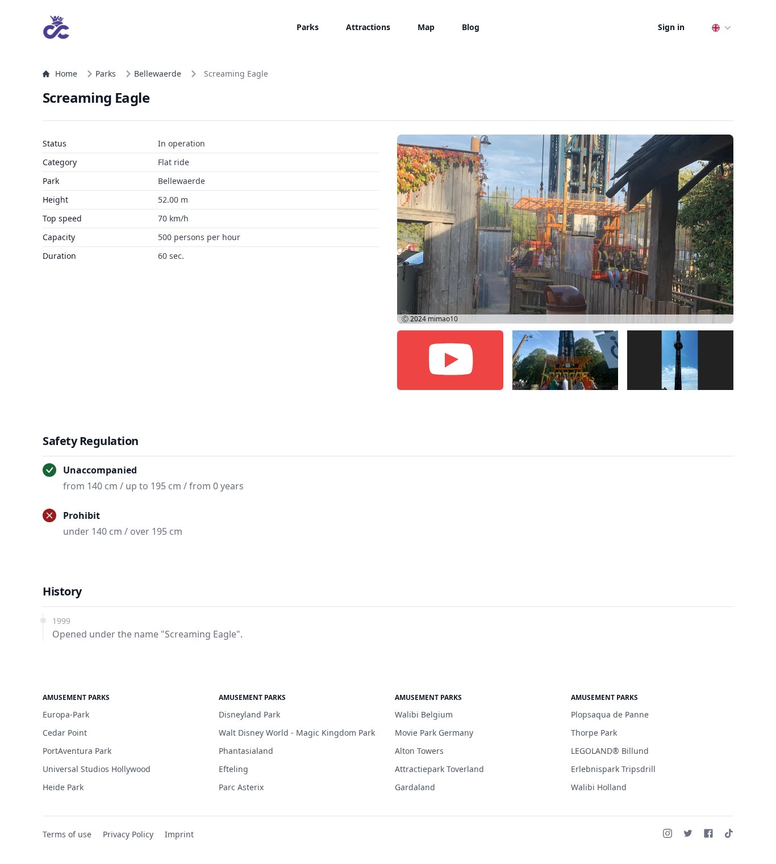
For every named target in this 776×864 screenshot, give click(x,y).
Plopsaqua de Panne (610, 714)
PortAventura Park (77, 750)
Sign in (671, 27)
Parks (308, 27)
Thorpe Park (594, 732)
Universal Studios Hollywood (97, 769)
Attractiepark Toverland (439, 769)
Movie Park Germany (434, 732)
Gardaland (415, 787)
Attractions (368, 27)
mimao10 (443, 319)
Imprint (179, 834)
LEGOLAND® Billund (610, 750)
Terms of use (67, 834)
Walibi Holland (599, 787)
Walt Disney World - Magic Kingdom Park (297, 732)
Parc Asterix (241, 787)
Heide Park (63, 787)
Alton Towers (419, 750)
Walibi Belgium (424, 714)
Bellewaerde (157, 73)
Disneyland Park (249, 714)
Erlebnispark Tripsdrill (613, 769)
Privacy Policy (128, 834)
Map (426, 27)
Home (66, 73)
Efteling (233, 769)
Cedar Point (65, 732)
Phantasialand (246, 750)
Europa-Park (66, 714)
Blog (470, 27)
